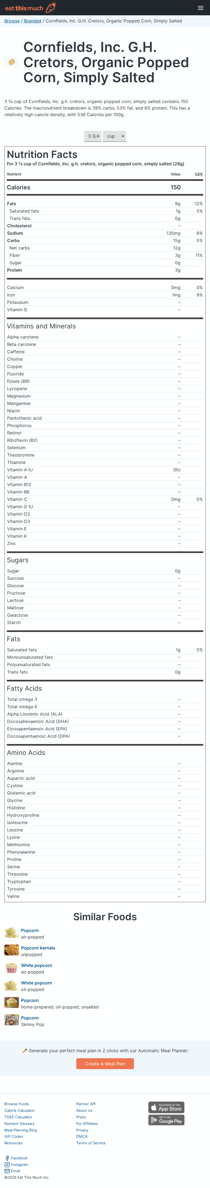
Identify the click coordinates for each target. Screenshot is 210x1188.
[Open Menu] (201, 7)
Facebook (19, 1158)
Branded (32, 20)
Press (81, 1117)
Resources (13, 1143)
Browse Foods (16, 1104)
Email (15, 1171)
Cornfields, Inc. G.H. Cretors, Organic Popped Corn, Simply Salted (106, 62)
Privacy (82, 1130)
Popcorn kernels (38, 948)
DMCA (82, 1136)
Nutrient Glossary (19, 1123)
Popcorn (30, 930)
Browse (12, 20)
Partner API (86, 1104)
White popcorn (36, 965)
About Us (84, 1110)
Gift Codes (13, 1136)
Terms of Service (91, 1143)
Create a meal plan (105, 1063)
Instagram (19, 1164)
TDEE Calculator (18, 1117)
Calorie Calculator (19, 1110)
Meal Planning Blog (20, 1130)
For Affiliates (87, 1123)
